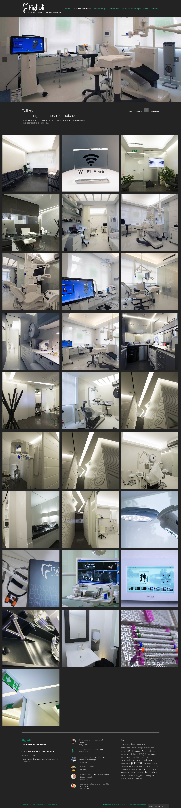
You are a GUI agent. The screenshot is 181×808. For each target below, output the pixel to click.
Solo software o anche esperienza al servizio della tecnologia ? (92, 758)
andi (123, 744)
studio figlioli (149, 775)
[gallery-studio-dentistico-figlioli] (90, 460)
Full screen (154, 111)
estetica (132, 754)
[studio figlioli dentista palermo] (30, 460)
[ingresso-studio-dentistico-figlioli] (149, 163)
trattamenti (130, 778)
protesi (155, 766)
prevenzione (145, 766)
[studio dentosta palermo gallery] (149, 400)
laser (138, 757)
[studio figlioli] (30, 519)
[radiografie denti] (90, 578)
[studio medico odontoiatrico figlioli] (30, 638)
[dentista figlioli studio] (30, 400)
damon (123, 751)
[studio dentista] (90, 638)
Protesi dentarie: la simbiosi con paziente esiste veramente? (94, 775)
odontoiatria (126, 760)
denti (129, 750)
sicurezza (153, 769)
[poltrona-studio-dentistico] (90, 400)
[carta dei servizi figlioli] (30, 578)
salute (133, 769)
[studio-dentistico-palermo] (90, 222)
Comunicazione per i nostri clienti (91, 749)
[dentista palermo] (149, 519)
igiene (123, 757)
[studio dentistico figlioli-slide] (30, 163)
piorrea (136, 766)
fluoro (153, 754)
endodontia (124, 754)
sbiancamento (142, 769)
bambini (140, 744)
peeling (131, 766)
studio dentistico (146, 772)
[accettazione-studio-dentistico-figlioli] (30, 222)
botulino (134, 748)
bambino (147, 745)
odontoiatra (146, 757)
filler (149, 754)
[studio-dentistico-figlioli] (90, 163)
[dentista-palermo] (30, 281)
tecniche (123, 778)
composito (147, 748)
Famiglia (142, 754)
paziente (154, 763)
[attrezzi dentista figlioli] (149, 638)
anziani (131, 744)
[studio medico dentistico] (90, 519)
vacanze (138, 778)
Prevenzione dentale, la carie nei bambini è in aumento (94, 785)
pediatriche (124, 766)
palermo (136, 763)
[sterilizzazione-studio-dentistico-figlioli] (149, 341)
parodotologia (147, 763)
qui (47, 123)
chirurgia (140, 748)
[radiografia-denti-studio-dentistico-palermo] (90, 281)
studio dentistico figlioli (131, 775)
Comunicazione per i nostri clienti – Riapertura (91, 741)
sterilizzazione (127, 772)
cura (152, 748)
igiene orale (130, 757)
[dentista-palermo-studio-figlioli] (149, 281)
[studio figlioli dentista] (149, 578)
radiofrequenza (125, 769)
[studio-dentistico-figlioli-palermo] (149, 222)
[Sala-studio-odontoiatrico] (90, 341)
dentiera (137, 751)
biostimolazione (125, 748)
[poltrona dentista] (149, 460)
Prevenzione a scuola (86, 766)
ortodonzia (149, 760)
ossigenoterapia (125, 763)
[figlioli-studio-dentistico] (30, 341)
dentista (149, 750)
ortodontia (138, 760)
